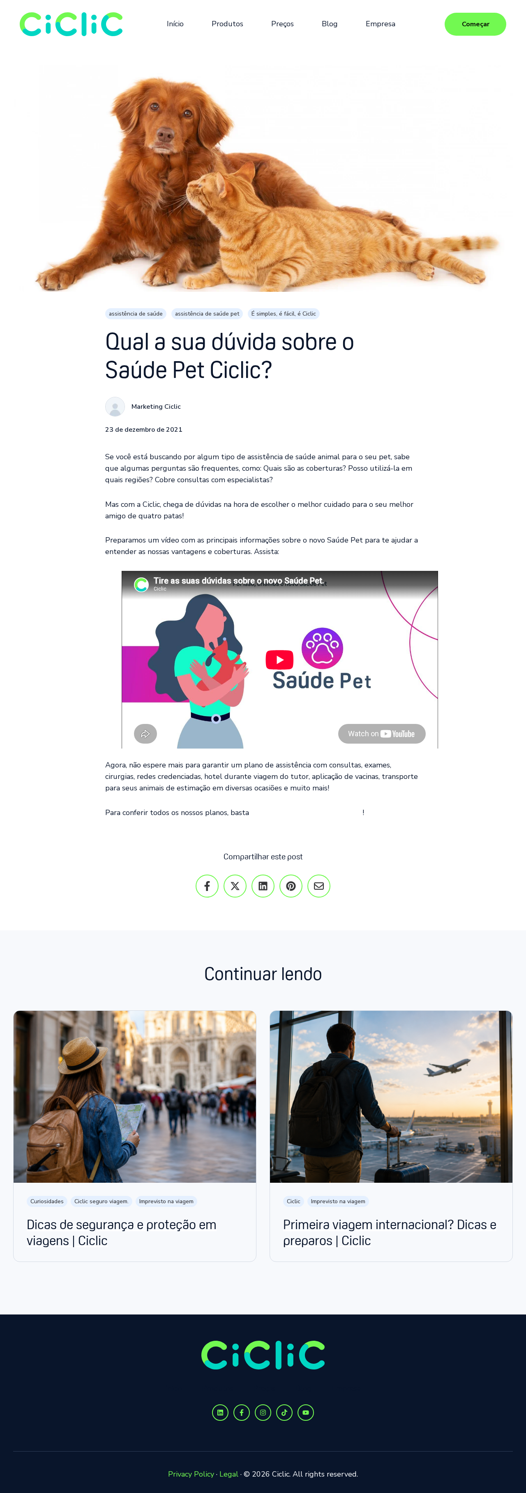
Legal (228, 1474)
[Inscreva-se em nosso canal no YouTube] (306, 1412)
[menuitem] (178, 24)
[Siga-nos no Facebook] (241, 1412)
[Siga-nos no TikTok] (284, 1412)
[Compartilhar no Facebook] (207, 886)
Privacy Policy (191, 1474)
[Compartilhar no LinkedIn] (263, 886)
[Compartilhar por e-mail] (318, 886)
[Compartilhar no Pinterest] (290, 886)
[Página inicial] (71, 24)
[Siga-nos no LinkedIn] (220, 1412)
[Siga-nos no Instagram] (263, 1412)
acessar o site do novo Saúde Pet (306, 812)
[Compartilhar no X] (235, 886)
